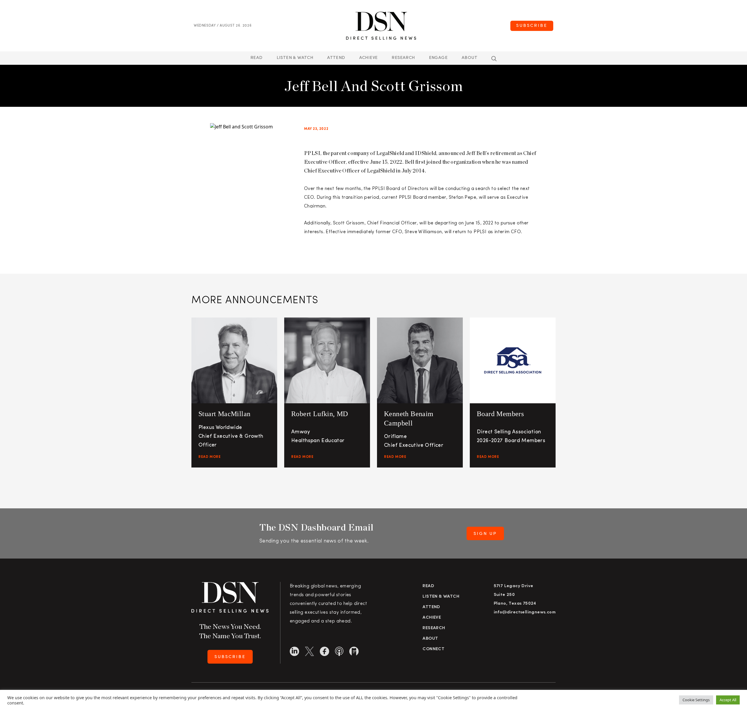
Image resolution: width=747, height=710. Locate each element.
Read (256, 58)
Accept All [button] (728, 699)
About (469, 58)
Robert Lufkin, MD (319, 414)
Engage (438, 58)
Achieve (368, 58)
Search (494, 58)
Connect (433, 649)
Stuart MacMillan (224, 414)
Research (403, 58)
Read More (209, 457)
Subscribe (531, 26)
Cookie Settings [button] (696, 699)
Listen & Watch (295, 58)
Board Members (500, 414)
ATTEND (336, 58)
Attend (431, 607)
